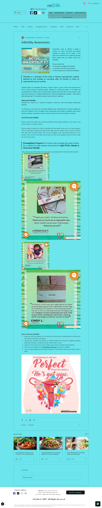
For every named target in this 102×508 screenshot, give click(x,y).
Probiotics (30, 26)
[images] (39, 12)
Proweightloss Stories (41, 26)
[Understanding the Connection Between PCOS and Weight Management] (51, 443)
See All (86, 434)
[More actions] (79, 37)
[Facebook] (31, 12)
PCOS (22, 26)
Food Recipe (53, 26)
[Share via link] (34, 420)
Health (61, 26)
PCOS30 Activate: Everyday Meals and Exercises (76, 453)
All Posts (16, 26)
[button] (84, 3)
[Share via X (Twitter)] (26, 420)
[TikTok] (35, 12)
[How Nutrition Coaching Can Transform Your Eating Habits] (25, 443)
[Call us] (43, 12)
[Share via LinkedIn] (30, 420)
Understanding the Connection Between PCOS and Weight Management (51, 453)
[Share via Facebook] (22, 420)
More (77, 26)
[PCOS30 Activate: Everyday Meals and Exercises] (76, 443)
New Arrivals (70, 26)
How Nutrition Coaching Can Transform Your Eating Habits (25, 453)
